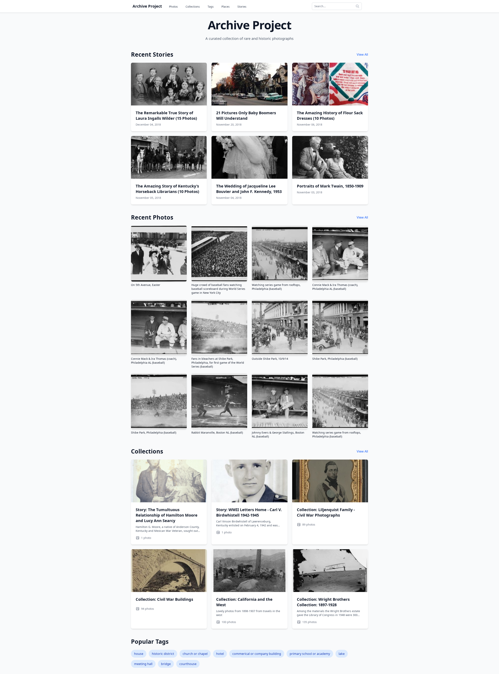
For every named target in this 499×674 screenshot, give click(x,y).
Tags (211, 6)
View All (362, 54)
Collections (193, 6)
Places (225, 6)
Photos (173, 6)
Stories (241, 6)
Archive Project (147, 6)
